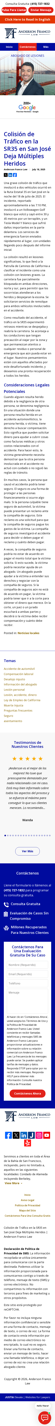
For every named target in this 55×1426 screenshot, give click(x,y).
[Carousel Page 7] (21, 835)
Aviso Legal (27, 1200)
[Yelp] (27, 1143)
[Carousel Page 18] (50, 835)
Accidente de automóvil (19, 669)
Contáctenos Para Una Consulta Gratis (27, 1215)
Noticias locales (28, 633)
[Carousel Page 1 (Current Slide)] (5, 835)
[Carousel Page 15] (42, 835)
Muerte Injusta (13, 705)
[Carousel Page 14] (39, 835)
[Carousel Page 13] (36, 835)
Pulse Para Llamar (14, 10)
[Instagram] (39, 1135)
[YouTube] (46, 1135)
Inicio (9, 47)
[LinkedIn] (23, 1135)
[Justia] (31, 1135)
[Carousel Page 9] (26, 835)
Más (45, 47)
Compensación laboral (18, 674)
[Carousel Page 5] (15, 835)
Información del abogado (20, 684)
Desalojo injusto (14, 679)
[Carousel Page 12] (34, 835)
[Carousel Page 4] (13, 835)
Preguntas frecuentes (18, 710)
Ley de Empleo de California (22, 700)
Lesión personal (14, 689)
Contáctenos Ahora (27, 1093)
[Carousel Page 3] (10, 835)
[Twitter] (16, 1135)
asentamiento (13, 721)
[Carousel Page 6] (18, 835)
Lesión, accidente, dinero (20, 695)
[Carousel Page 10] (29, 835)
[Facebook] (8, 1135)
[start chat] (44, 1417)
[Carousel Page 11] (31, 835)
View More (12, 1183)
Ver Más (27, 851)
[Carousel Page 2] (7, 835)
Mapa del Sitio (27, 1210)
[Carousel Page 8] (23, 835)
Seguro (8, 716)
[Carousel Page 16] (44, 835)
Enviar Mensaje (41, 10)
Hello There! (43, 1406)
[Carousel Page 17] (47, 835)
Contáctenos (27, 47)
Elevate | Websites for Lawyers (27, 1397)
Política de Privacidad (27, 1205)
